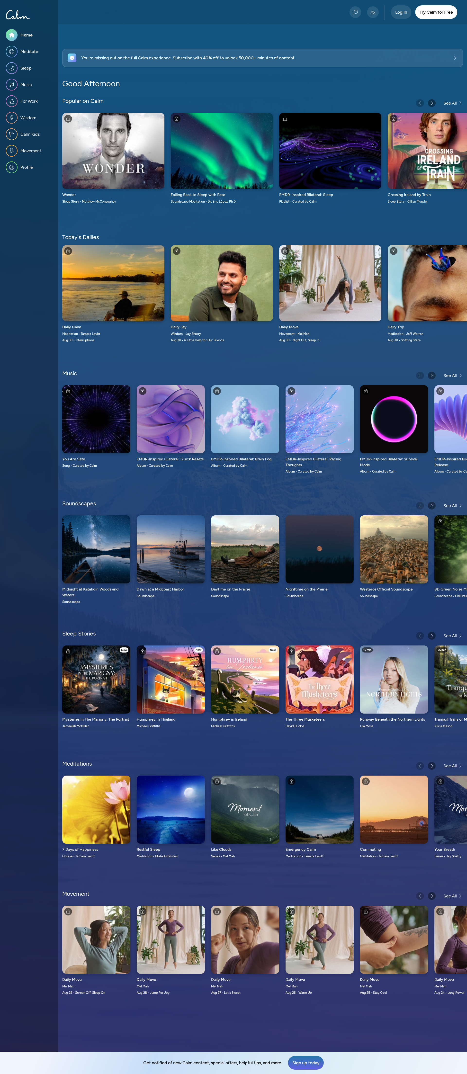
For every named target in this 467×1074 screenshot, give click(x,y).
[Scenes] (373, 12)
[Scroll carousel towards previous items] (420, 103)
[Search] (355, 12)
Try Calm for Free (436, 12)
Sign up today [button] (306, 1062)
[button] (262, 58)
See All (450, 103)
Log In (401, 12)
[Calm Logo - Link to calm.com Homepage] (18, 14)
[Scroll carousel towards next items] (432, 103)
